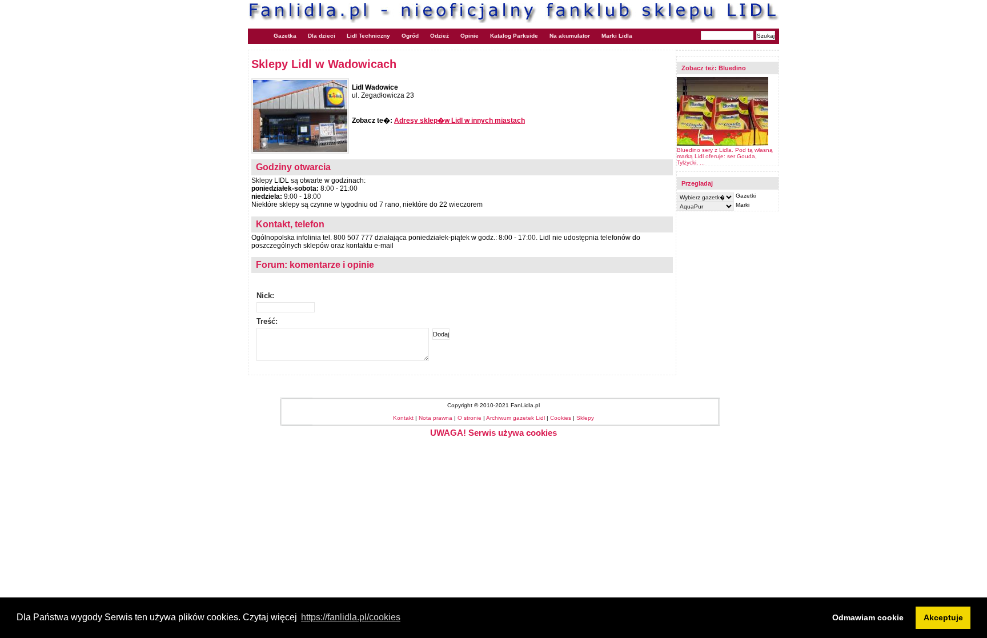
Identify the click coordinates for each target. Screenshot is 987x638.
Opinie (469, 36)
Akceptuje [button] (943, 617)
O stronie (470, 418)
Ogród (410, 36)
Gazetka (285, 36)
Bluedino (732, 68)
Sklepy (585, 418)
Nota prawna (435, 418)
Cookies (560, 418)
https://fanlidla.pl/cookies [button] (350, 617)
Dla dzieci (321, 36)
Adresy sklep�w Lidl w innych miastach (459, 121)
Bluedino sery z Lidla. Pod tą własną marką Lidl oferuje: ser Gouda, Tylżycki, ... (725, 156)
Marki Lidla (616, 36)
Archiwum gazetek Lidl (515, 418)
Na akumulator (569, 36)
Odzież (439, 36)
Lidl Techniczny (368, 36)
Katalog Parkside (514, 36)
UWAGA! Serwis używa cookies (493, 433)
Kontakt (403, 418)
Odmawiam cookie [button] (868, 617)
